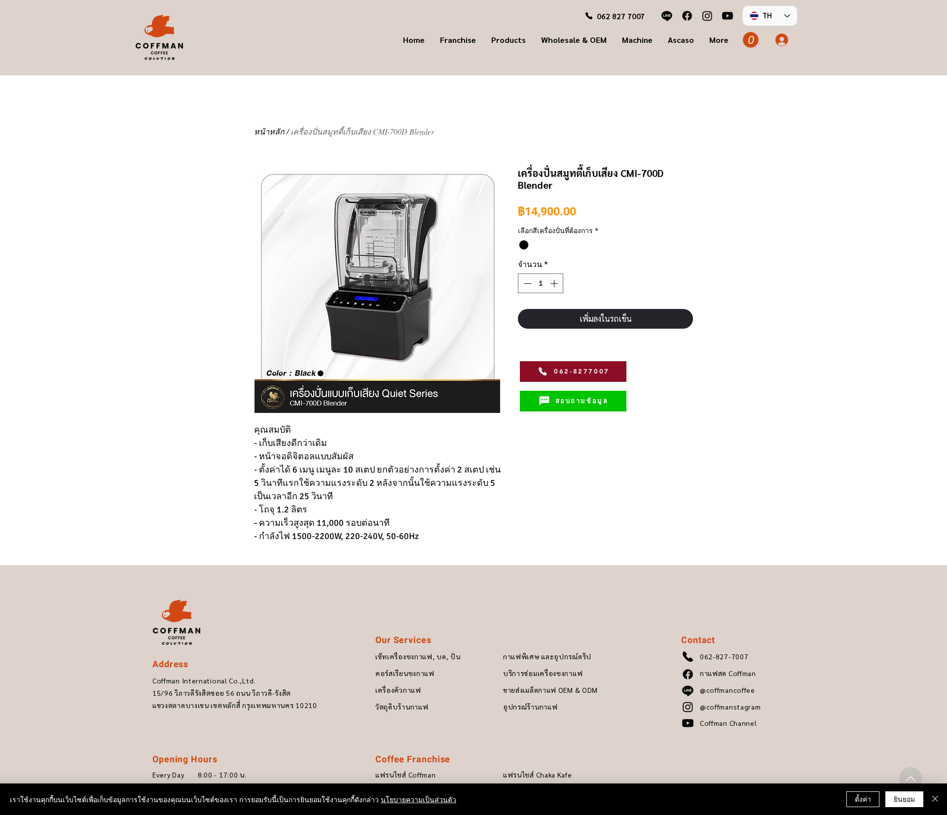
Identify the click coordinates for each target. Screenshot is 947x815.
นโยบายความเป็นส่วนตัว (418, 799)
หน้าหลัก (269, 131)
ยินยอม (904, 799)
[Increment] (555, 283)
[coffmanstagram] (707, 15)
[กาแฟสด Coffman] (687, 15)
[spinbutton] (540, 283)
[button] (457, 40)
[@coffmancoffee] (666, 15)
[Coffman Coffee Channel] (727, 15)
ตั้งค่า (863, 799)
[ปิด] (935, 799)
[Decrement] (526, 283)
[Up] (910, 778)
